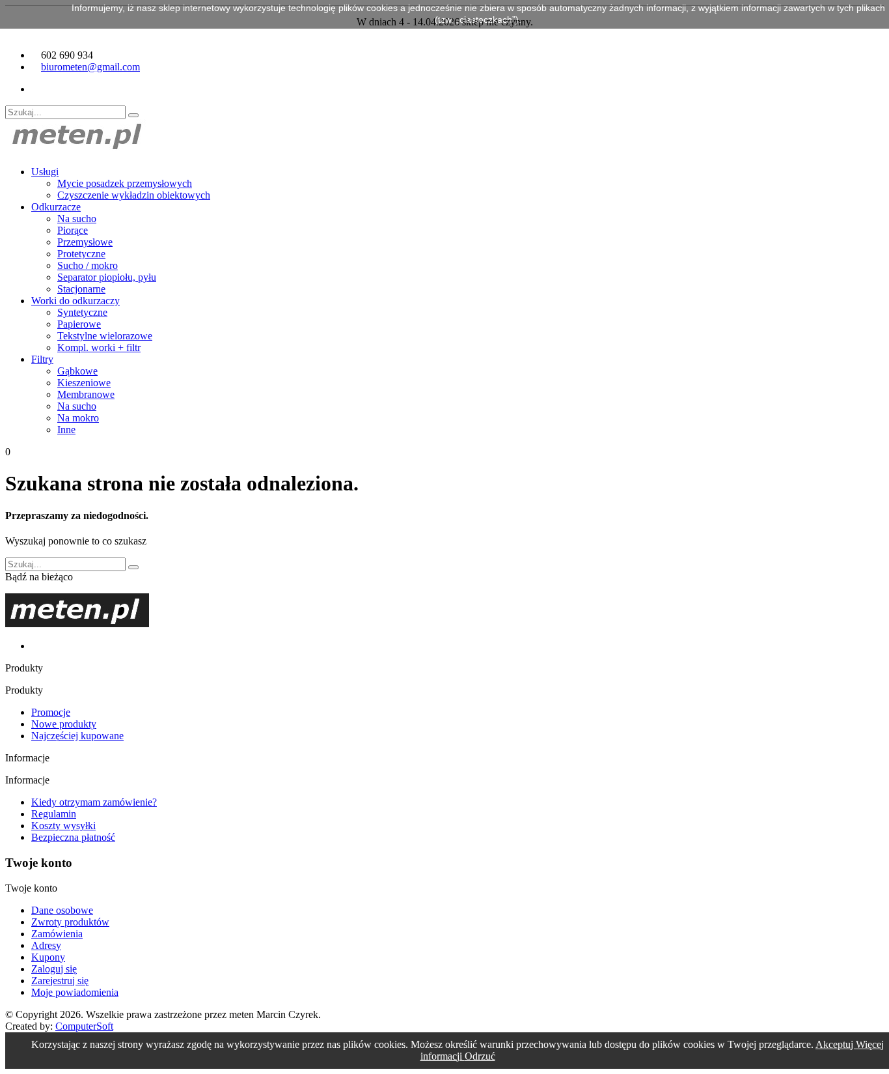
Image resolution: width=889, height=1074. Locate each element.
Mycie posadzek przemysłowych (124, 183)
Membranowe (86, 394)
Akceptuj (835, 1044)
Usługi (45, 171)
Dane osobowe (62, 910)
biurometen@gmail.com (90, 66)
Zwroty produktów (70, 921)
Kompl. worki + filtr (99, 347)
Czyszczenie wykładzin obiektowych (133, 195)
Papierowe (79, 324)
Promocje (50, 712)
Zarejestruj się (60, 980)
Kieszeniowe (84, 382)
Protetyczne (81, 253)
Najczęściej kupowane (77, 735)
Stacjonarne (81, 288)
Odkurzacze (56, 206)
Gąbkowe (77, 370)
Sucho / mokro (87, 265)
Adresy (46, 945)
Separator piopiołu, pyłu (106, 277)
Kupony (48, 957)
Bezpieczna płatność (73, 837)
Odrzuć (480, 1056)
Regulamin (53, 813)
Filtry (42, 359)
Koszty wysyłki (63, 825)
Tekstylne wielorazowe (104, 335)
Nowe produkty (63, 723)
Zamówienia (57, 933)
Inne (66, 429)
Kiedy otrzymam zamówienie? (94, 802)
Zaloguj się (54, 968)
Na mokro (78, 417)
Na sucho (76, 218)
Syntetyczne (82, 312)
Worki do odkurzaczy (75, 300)
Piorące (72, 230)
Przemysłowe (85, 241)
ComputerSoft (84, 1026)
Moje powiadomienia (74, 992)
